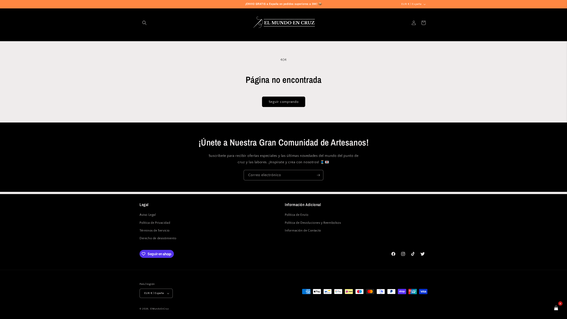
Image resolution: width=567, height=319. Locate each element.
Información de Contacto (303, 230)
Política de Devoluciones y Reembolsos (313, 223)
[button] (144, 23)
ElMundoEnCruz (159, 308)
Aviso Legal (148, 215)
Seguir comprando (284, 102)
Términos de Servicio (155, 230)
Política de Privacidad (155, 223)
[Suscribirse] (318, 175)
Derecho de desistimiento (158, 238)
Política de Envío (296, 215)
